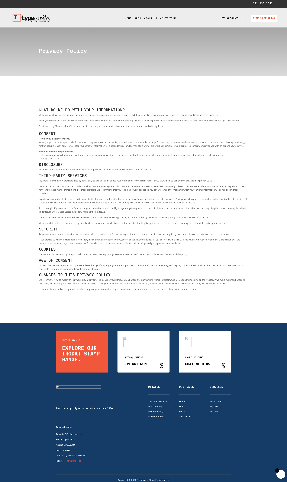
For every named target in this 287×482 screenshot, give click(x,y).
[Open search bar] (244, 18)
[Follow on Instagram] (21, 4)
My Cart (214, 411)
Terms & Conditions (158, 401)
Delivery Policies (156, 416)
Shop (138, 18)
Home (128, 18)
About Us (150, 18)
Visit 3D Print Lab (264, 18)
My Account (216, 401)
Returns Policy (155, 411)
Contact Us (168, 18)
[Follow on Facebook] (16, 4)
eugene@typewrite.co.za (70, 461)
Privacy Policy (155, 406)
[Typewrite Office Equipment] (31, 18)
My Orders (215, 406)
